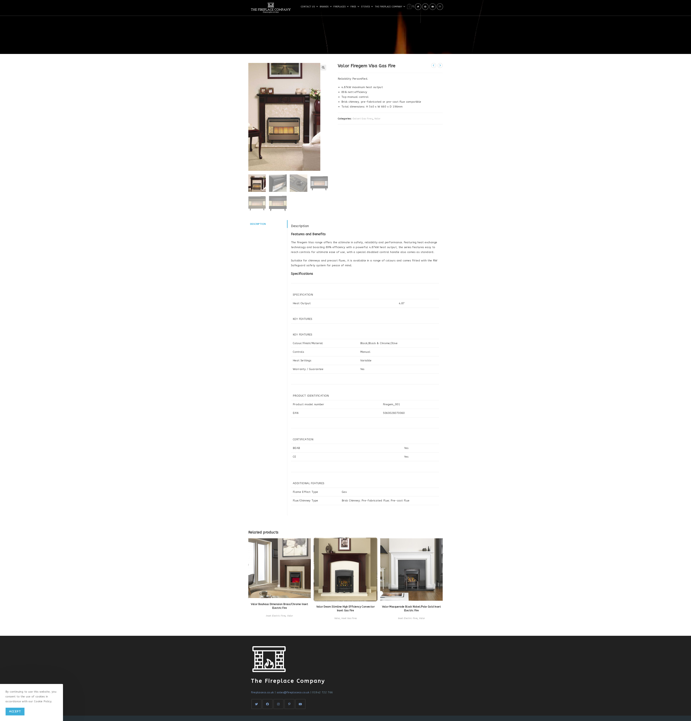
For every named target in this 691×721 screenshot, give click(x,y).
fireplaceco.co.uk (262, 692)
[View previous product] (433, 65)
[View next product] (440, 65)
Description (258, 224)
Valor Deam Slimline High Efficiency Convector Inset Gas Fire (345, 608)
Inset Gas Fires (349, 618)
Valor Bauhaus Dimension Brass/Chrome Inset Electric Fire (279, 606)
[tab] (267, 224)
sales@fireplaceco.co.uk (293, 692)
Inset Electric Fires (276, 616)
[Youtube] (432, 6)
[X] (418, 6)
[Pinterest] (289, 704)
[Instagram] (278, 704)
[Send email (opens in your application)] (440, 6)
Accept (15, 711)
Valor (377, 118)
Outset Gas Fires (363, 118)
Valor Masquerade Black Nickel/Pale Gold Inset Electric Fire (411, 608)
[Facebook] (425, 6)
